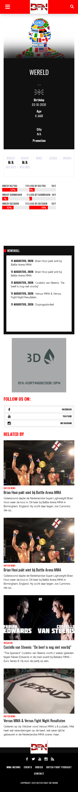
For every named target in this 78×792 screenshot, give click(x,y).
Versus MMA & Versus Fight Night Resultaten (34, 720)
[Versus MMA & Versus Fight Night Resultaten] (39, 691)
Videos (39, 767)
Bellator (8, 642)
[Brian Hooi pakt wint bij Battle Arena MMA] (39, 462)
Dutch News (9, 488)
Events (28, 767)
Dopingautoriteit (44, 304)
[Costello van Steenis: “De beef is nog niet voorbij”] (39, 617)
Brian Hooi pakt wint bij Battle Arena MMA (32, 492)
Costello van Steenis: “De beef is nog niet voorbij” (37, 647)
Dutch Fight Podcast (59, 767)
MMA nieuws (13, 767)
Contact (39, 773)
